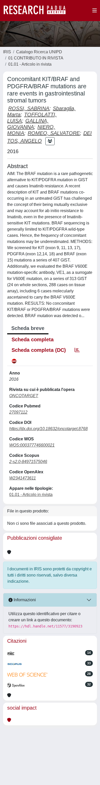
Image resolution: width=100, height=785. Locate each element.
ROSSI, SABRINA (28, 108)
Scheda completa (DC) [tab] (39, 350)
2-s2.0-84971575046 (28, 461)
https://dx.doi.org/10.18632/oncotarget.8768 (48, 428)
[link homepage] (37, 10)
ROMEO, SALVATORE (54, 133)
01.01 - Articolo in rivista (30, 64)
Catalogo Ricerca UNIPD (39, 52)
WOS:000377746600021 (32, 445)
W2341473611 (22, 478)
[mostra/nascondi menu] (94, 10)
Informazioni (24, 600)
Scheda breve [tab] (27, 328)
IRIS (7, 52)
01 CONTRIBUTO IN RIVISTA (35, 58)
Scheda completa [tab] (33, 339)
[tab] (77, 350)
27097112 (18, 412)
